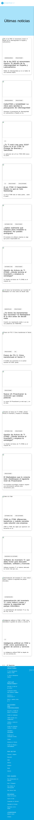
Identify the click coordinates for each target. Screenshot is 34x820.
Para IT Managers (11, 783)
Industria (9, 771)
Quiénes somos (10, 814)
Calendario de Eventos (12, 804)
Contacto (9, 816)
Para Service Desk (11, 790)
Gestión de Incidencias (12, 715)
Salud (8, 759)
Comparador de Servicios (13, 801)
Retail (8, 768)
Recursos (10, 794)
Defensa (9, 762)
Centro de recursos (11, 795)
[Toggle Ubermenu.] (30, 3)
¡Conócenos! (11, 812)
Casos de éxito (10, 798)
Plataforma (11, 666)
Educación (9, 757)
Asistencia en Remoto (12, 742)
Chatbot (9, 739)
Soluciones (11, 705)
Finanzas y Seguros (11, 754)
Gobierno (9, 765)
